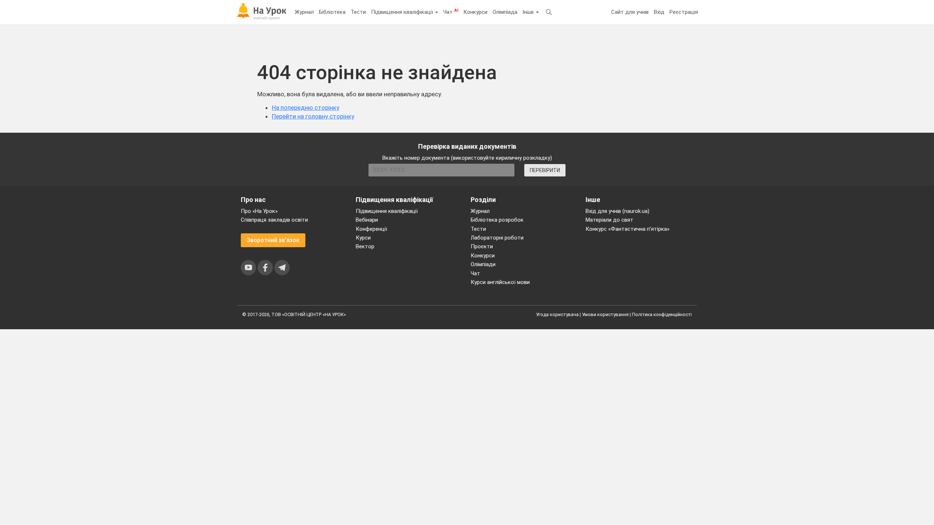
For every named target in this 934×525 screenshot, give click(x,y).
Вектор (365, 246)
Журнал (304, 12)
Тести (358, 12)
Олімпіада (505, 12)
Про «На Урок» (259, 211)
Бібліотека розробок (497, 220)
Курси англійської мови (500, 282)
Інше (528, 12)
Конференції (371, 229)
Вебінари (367, 220)
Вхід (659, 12)
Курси (363, 237)
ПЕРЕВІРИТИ (545, 170)
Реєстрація (683, 12)
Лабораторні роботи (497, 237)
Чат (450, 11)
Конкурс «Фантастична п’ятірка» (627, 229)
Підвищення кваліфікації (403, 12)
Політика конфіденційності (662, 314)
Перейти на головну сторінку (313, 116)
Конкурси (475, 12)
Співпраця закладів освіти (274, 220)
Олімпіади (483, 264)
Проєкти (482, 246)
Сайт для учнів (630, 12)
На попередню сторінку (305, 107)
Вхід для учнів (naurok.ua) (617, 211)
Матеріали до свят (609, 220)
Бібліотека (332, 12)
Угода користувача (557, 314)
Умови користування (605, 314)
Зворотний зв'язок (273, 240)
